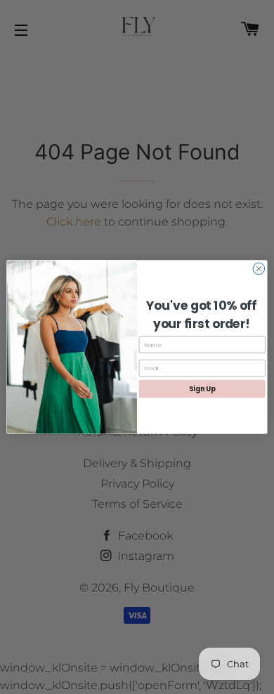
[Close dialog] (259, 269)
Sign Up (202, 388)
